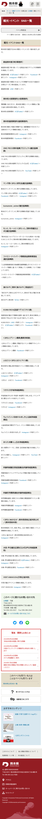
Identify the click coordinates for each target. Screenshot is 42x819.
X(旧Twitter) (25, 560)
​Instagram (18, 505)
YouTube (28, 171)
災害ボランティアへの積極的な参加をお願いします (20, 650)
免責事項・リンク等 (8, 755)
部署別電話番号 (11, 784)
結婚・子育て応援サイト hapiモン (26, 714)
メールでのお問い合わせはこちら (19, 613)
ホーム (9, 11)
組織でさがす (16, 11)
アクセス (8, 780)
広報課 (30, 11)
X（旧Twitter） (14, 75)
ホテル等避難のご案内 (11, 658)
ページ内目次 (21, 30)
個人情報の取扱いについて (27, 751)
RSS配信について (24, 755)
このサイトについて (8, 751)
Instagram (13, 77)
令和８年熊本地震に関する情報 (14, 641)
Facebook (33, 75)
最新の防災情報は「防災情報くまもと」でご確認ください (20, 666)
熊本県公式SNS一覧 (10, 684)
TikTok (16, 300)
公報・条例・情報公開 (22, 725)
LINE (11, 89)
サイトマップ (10, 793)
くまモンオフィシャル (22, 735)
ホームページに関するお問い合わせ (18, 788)
